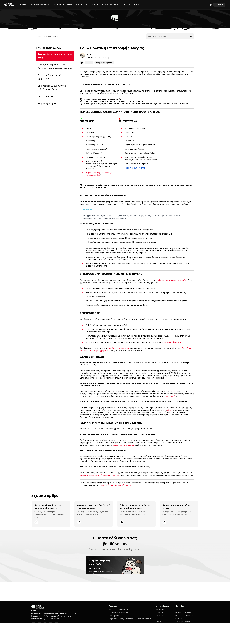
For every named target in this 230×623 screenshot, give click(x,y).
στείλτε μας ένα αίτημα (123, 445)
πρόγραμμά (170, 396)
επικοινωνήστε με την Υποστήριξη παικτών (100, 475)
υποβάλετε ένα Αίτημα (119, 348)
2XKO (177, 609)
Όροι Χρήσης (114, 615)
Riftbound (179, 618)
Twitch (159, 622)
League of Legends (183, 612)
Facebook (160, 609)
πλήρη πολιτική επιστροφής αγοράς (115, 485)
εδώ (169, 410)
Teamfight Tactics (182, 622)
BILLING (56, 36)
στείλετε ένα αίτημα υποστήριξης (171, 280)
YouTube (159, 615)
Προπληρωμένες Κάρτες (173, 342)
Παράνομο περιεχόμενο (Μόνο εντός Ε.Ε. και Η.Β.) (130, 618)
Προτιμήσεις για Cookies (119, 612)
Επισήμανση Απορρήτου (118, 609)
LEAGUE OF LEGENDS (43, 36)
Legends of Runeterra (184, 615)
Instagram (160, 612)
